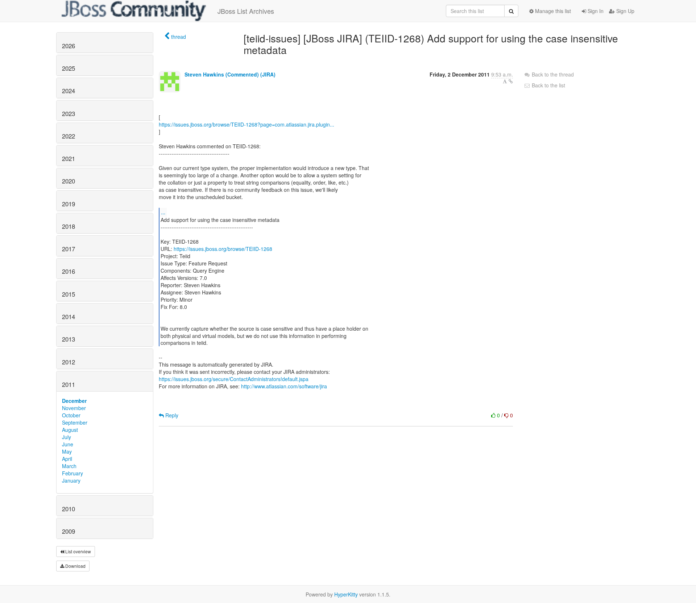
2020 (68, 181)
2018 (68, 226)
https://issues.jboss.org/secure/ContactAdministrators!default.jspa (233, 379)
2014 (68, 316)
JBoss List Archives (246, 11)
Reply (171, 415)
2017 (68, 248)
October (71, 415)
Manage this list (552, 11)
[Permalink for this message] (511, 81)
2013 (68, 339)
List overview (77, 551)
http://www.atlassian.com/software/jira (284, 386)
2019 (68, 203)
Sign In (595, 11)
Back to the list (547, 85)
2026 (68, 45)
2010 (68, 508)
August (70, 429)
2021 (68, 158)
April (67, 458)
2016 (68, 271)
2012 (68, 362)
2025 (68, 68)
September (74, 422)
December (74, 400)
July (66, 437)
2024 (68, 90)
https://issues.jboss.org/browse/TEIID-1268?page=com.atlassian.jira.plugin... (246, 124)
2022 (68, 136)
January (71, 480)
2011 (68, 384)
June (67, 444)
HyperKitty (346, 594)
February (72, 473)
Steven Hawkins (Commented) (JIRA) (230, 74)
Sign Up (624, 11)
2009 (68, 531)
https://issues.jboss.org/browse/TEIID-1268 (223, 248)
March (69, 466)
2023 (68, 113)
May (67, 451)
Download (75, 566)
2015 (68, 294)
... (163, 212)
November (74, 408)
